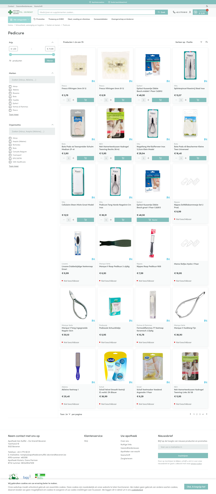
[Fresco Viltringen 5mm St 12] (115, 65)
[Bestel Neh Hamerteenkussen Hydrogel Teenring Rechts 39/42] (123, 158)
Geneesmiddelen (101, 19)
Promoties (40, 19)
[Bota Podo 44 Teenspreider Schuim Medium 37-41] (78, 123)
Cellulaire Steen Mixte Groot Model (78, 204)
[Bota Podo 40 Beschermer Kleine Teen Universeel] (190, 123)
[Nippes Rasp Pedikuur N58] (152, 243)
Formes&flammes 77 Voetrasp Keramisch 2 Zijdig (150, 329)
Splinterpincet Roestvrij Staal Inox (189, 88)
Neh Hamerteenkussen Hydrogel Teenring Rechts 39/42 (114, 148)
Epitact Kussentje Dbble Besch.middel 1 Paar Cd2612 (149, 89)
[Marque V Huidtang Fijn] (190, 305)
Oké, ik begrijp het (196, 486)
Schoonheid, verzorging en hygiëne (30, 25)
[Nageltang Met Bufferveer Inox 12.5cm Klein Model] (152, 123)
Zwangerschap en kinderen (123, 19)
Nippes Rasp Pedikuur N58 (149, 266)
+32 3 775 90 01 (23, 451)
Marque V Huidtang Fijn (185, 327)
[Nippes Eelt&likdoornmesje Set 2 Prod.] (190, 181)
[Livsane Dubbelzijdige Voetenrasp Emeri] (78, 243)
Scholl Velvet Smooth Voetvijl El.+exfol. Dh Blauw (112, 391)
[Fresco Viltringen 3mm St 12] (78, 65)
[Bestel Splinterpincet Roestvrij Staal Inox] (197, 100)
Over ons (125, 440)
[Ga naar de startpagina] (20, 12)
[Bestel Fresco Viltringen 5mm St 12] (123, 100)
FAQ (86, 440)
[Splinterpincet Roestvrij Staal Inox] (190, 65)
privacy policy (196, 463)
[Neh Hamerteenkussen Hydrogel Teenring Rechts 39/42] (115, 123)
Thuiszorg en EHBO (56, 19)
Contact (11, 6)
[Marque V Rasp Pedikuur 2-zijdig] (115, 243)
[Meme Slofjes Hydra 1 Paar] (190, 243)
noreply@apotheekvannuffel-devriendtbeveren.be (43, 454)
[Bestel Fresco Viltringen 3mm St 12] (85, 100)
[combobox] (96, 12)
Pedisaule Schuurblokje (109, 327)
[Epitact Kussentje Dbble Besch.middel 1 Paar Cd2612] (152, 65)
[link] (191, 414)
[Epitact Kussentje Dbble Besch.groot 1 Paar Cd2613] (152, 181)
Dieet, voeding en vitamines (79, 19)
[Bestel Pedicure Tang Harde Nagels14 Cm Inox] (123, 220)
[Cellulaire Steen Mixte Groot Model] (78, 181)
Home (10, 25)
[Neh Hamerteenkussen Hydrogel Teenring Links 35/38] (190, 366)
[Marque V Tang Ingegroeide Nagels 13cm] (78, 305)
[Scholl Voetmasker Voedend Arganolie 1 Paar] (152, 366)
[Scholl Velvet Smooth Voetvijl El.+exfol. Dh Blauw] (115, 366)
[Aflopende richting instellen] (206, 42)
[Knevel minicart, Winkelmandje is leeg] (195, 12)
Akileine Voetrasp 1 (70, 389)
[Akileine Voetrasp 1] (78, 366)
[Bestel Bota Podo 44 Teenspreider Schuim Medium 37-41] (85, 158)
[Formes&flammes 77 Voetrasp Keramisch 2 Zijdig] (152, 305)
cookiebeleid (137, 489)
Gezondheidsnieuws (24, 6)
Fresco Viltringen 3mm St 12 (74, 88)
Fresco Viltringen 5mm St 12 (111, 88)
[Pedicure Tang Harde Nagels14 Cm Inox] (115, 181)
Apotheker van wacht (130, 451)
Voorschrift (38, 6)
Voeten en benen (53, 25)
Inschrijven (183, 455)
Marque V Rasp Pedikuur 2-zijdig (114, 266)
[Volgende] (206, 414)
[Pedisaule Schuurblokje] (115, 305)
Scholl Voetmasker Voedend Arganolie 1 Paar (149, 391)
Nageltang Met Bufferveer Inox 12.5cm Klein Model (151, 148)
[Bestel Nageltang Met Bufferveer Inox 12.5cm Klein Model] (160, 158)
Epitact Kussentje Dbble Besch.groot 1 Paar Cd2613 (149, 206)
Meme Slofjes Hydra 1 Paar (186, 263)
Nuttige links (126, 444)
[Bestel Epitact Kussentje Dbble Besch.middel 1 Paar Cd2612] (160, 100)
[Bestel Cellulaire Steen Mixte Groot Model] (85, 220)
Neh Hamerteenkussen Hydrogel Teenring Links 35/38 (189, 391)
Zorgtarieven (126, 458)
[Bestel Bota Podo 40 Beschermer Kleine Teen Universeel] (197, 158)
